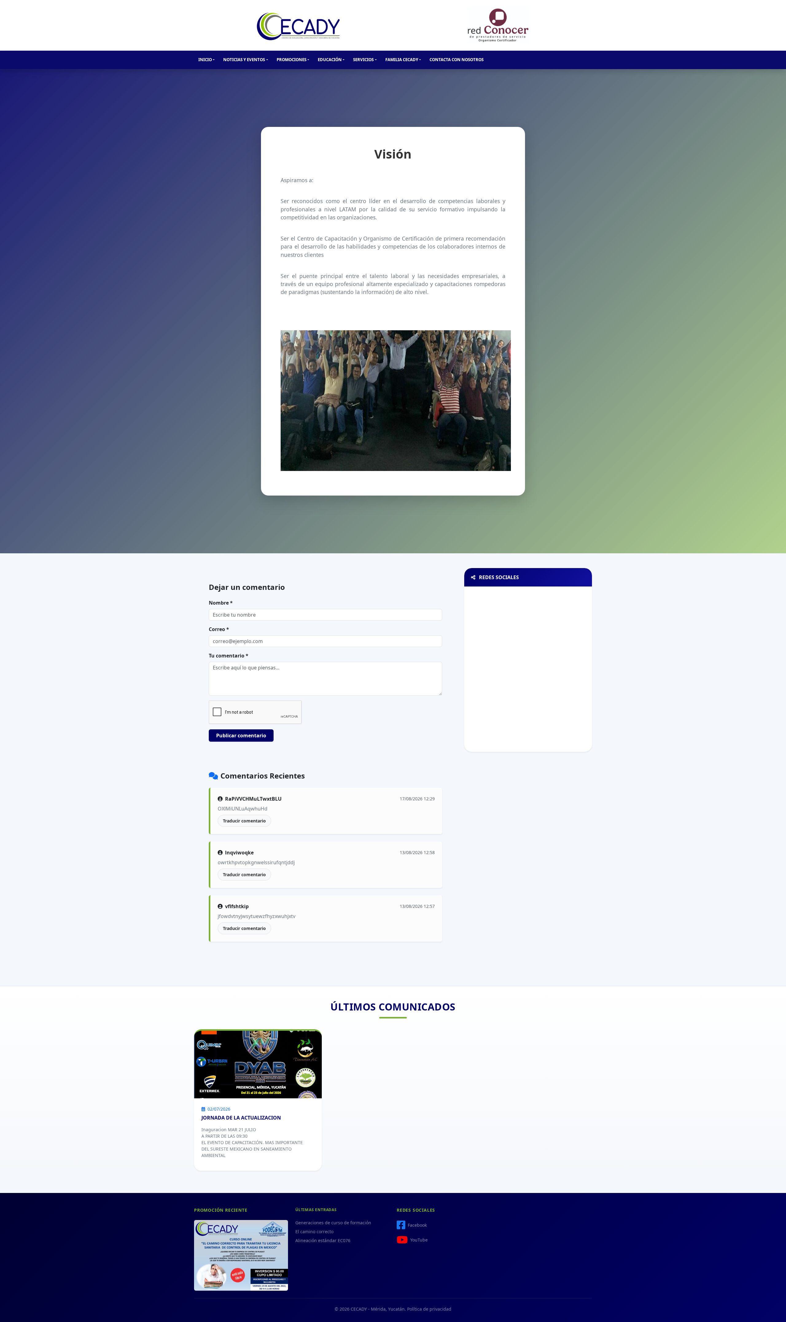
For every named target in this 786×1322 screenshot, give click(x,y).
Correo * (219, 629)
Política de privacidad (429, 1309)
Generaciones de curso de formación (333, 1223)
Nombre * (221, 602)
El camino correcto (314, 1231)
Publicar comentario (241, 735)
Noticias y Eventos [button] (244, 59)
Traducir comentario (244, 821)
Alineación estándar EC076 (322, 1240)
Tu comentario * (228, 655)
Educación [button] (330, 59)
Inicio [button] (205, 59)
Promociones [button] (291, 59)
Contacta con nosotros (457, 59)
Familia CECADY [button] (401, 59)
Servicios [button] (363, 59)
